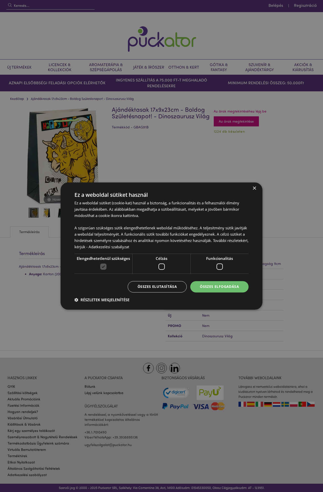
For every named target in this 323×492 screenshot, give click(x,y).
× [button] (254, 188)
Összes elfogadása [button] (219, 286)
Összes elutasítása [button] (157, 286)
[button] (101, 299)
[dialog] (161, 246)
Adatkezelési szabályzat (109, 246)
